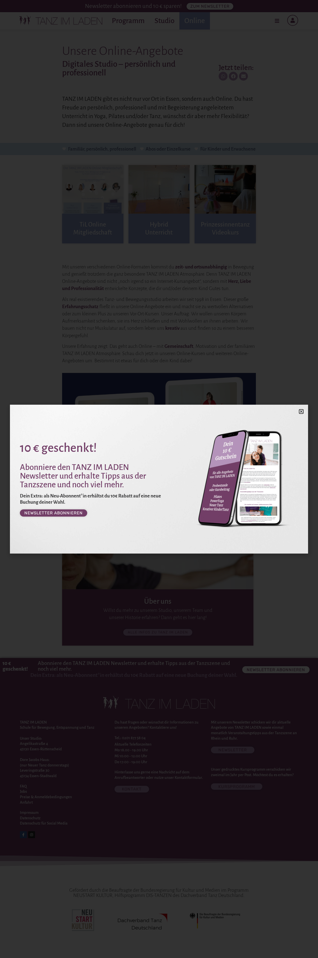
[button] (301, 411)
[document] (159, 479)
